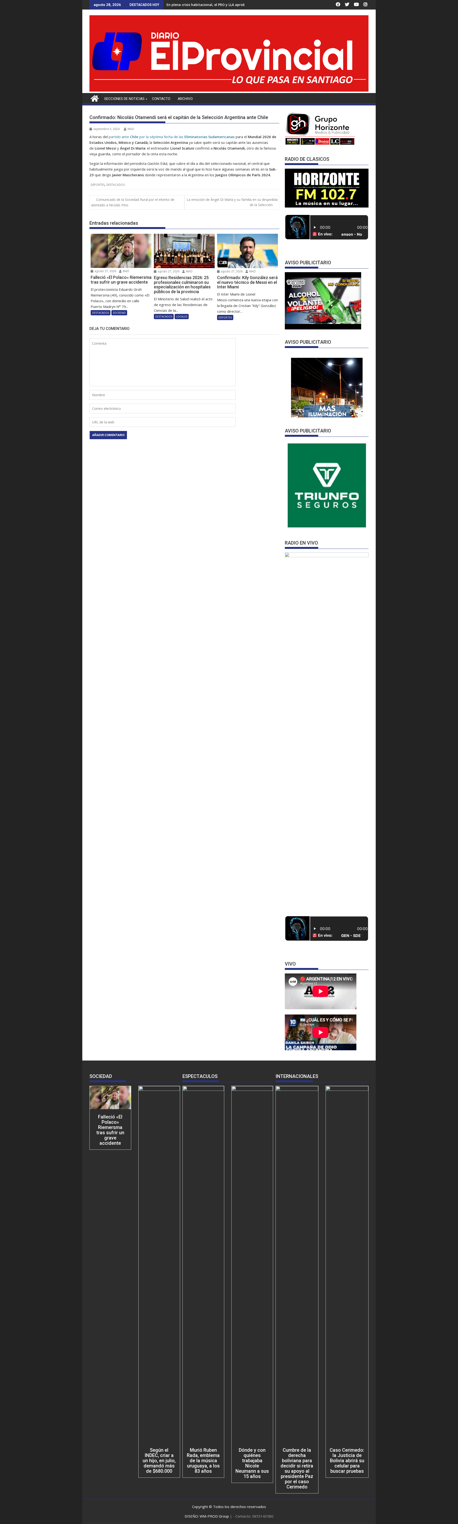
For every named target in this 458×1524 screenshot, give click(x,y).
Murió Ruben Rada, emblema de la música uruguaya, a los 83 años (203, 1460)
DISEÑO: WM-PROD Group (207, 1516)
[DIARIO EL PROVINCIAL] (229, 90)
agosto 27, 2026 (105, 271)
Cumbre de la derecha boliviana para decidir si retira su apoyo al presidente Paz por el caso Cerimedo (297, 1468)
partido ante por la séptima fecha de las (172, 136)
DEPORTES (97, 185)
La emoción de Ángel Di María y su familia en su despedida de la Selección (232, 202)
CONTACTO (161, 99)
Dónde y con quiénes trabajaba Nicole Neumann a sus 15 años (252, 1463)
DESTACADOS (115, 185)
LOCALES (181, 316)
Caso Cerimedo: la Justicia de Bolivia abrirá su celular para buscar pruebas (347, 1460)
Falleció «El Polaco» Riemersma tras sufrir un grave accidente (110, 1130)
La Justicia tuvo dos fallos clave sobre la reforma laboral (214, 4)
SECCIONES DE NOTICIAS (124, 99)
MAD (131, 129)
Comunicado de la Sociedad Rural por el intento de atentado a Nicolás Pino (132, 202)
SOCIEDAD (119, 312)
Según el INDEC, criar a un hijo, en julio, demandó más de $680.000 (159, 1460)
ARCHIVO (185, 99)
